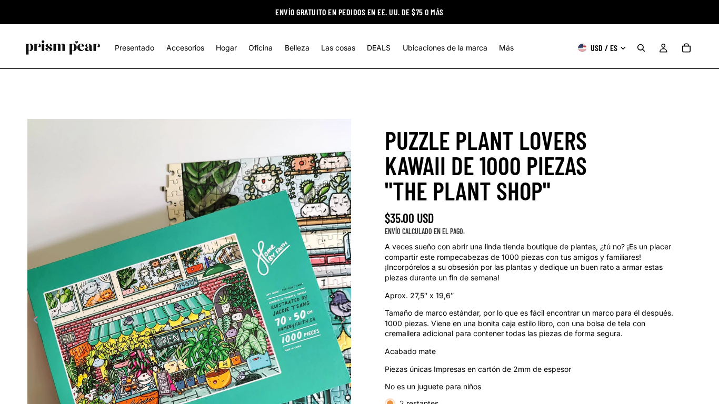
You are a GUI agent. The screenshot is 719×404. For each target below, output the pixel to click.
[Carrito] (686, 47)
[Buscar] (641, 47)
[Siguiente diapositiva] (345, 320)
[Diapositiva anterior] (32, 320)
